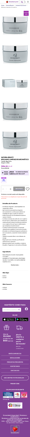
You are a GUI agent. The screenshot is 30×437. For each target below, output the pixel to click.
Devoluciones (15, 357)
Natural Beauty (7, 157)
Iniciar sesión (6, 173)
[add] (10, 189)
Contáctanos (15, 366)
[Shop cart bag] (28, 2)
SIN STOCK (19, 189)
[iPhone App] (8, 320)
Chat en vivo (15, 370)
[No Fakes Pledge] (24, 397)
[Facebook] (26, 309)
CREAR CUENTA (12, 173)
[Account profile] (25, 2)
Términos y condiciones (18, 415)
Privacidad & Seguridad (11, 415)
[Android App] (22, 320)
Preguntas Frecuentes (15, 362)
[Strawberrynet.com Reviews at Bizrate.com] (8, 397)
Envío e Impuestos (15, 353)
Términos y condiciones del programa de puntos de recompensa (15, 418)
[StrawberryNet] (12, 1)
